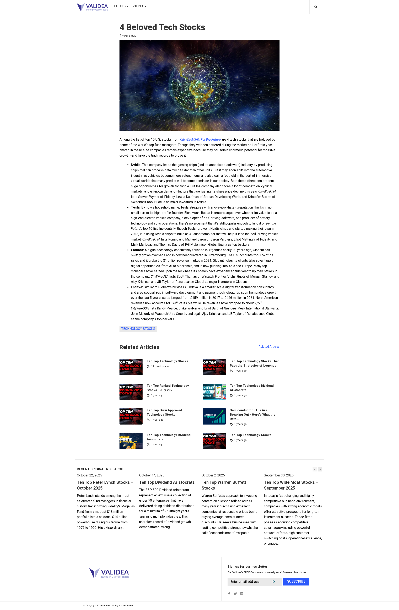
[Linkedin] (241, 593)
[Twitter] (235, 593)
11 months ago (160, 366)
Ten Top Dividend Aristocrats (167, 482)
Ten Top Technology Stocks (167, 361)
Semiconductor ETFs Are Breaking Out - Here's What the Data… (252, 414)
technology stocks (138, 329)
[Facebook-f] (229, 593)
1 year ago (240, 370)
